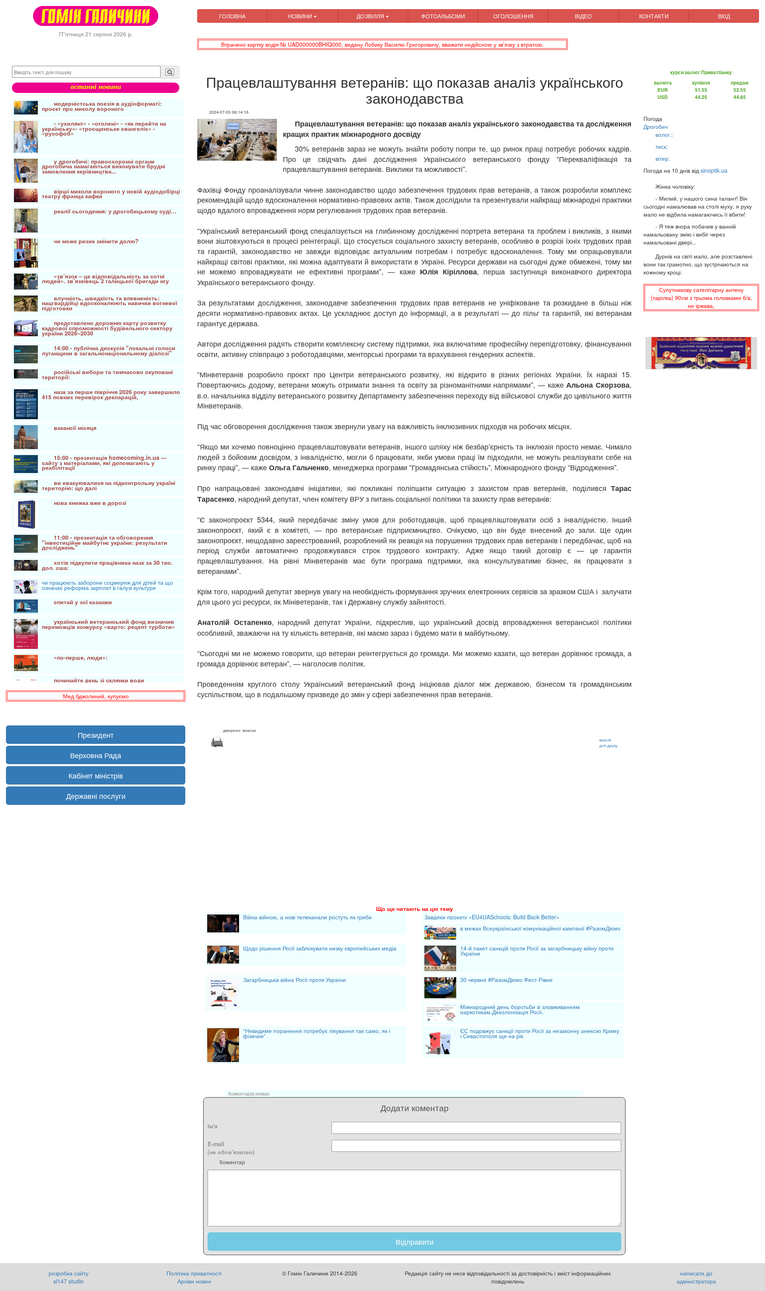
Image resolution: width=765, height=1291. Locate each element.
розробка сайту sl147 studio (68, 1277)
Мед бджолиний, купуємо (96, 696)
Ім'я (213, 1126)
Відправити (415, 1241)
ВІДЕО (583, 16)
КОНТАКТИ (654, 16)
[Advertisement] (414, 817)
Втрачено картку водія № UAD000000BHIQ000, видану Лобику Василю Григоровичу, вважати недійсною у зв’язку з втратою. (382, 44)
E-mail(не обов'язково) (231, 1148)
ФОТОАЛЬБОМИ (443, 16)
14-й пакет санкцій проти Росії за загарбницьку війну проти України (537, 951)
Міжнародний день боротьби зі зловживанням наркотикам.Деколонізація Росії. (520, 1010)
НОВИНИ (301, 16)
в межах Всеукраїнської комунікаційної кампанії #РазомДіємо (540, 929)
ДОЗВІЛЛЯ (371, 16)
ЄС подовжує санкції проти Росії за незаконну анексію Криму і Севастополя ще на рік (539, 1034)
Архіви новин (194, 1281)
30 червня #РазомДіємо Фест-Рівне (506, 980)
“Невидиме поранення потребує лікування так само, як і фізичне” (316, 1034)
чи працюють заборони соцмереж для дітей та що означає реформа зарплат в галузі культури (107, 585)
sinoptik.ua (714, 170)
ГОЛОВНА (232, 16)
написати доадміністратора (696, 1277)
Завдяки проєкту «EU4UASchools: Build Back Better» (491, 917)
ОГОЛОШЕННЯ (513, 16)
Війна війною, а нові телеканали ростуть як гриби (307, 918)
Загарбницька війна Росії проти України (294, 980)
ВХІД (724, 16)
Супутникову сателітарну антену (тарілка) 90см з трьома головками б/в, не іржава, (701, 297)
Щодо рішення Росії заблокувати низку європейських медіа (319, 949)
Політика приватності (194, 1273)
